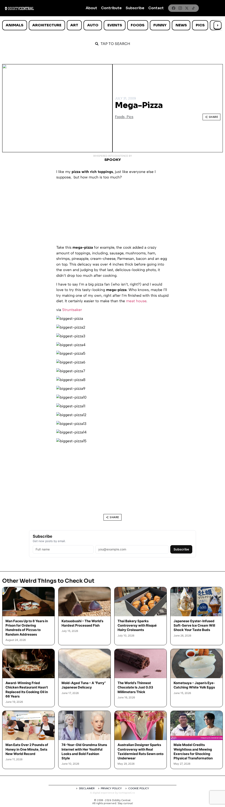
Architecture (46, 25)
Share (213, 117)
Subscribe (135, 8)
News (181, 25)
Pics (200, 25)
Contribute (111, 8)
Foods (137, 25)
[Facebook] (173, 8)
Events (114, 25)
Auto (92, 25)
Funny (160, 25)
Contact (156, 8)
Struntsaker (72, 309)
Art (74, 25)
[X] (187, 8)
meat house (136, 301)
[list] (112, 25)
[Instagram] (180, 8)
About (91, 8)
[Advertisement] (112, 214)
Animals (14, 25)
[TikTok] (193, 8)
